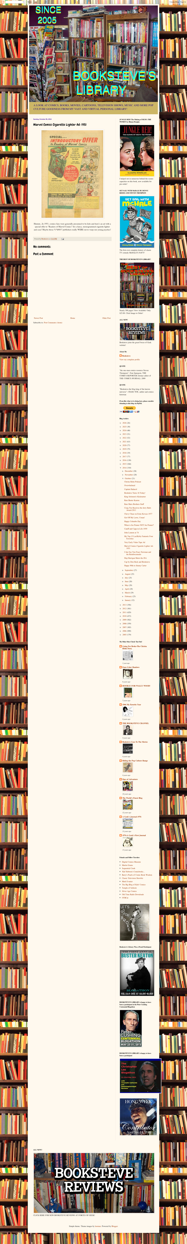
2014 (125, 467)
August (128, 574)
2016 (125, 460)
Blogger (115, 1226)
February (128, 596)
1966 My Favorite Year (131, 704)
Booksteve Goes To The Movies (135, 741)
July (127, 577)
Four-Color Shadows (130, 667)
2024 (125, 430)
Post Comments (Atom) (53, 322)
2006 (125, 631)
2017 (125, 456)
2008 (125, 623)
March (127, 592)
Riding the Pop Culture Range (135, 760)
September (129, 570)
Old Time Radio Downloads (133, 894)
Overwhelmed (129, 485)
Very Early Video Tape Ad (134, 542)
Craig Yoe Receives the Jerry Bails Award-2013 (137, 508)
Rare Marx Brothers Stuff (134, 504)
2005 (125, 634)
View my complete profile (130, 359)
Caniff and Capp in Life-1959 (135, 528)
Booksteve (126, 355)
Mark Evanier (127, 881)
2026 (125, 423)
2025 (125, 426)
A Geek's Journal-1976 (131, 816)
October (128, 478)
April (127, 589)
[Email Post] (62, 239)
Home (72, 318)
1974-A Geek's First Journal (134, 835)
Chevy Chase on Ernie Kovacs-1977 (138, 513)
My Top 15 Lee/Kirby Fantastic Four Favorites (138, 537)
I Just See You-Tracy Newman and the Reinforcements (137, 553)
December (129, 471)
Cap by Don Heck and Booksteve (137, 562)
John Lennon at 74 (131, 532)
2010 (125, 616)
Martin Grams (127, 865)
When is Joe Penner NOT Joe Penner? (139, 525)
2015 (125, 464)
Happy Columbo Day (132, 521)
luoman (98, 1226)
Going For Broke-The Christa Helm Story (134, 647)
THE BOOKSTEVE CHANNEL (135, 723)
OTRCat (125, 897)
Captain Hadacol (130, 489)
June (127, 581)
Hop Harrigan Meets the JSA (135, 558)
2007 (125, 627)
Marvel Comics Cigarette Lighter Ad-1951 (138, 547)
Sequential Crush (128, 868)
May (127, 585)
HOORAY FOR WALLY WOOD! (136, 685)
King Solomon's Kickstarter (135, 496)
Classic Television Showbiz (132, 878)
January (128, 600)
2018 (125, 452)
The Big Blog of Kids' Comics (134, 884)
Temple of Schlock (129, 888)
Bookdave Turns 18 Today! (134, 493)
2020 (125, 445)
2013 (125, 604)
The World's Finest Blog (132, 797)
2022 (125, 437)
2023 (125, 434)
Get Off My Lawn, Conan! (134, 517)
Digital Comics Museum (131, 862)
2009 (125, 619)
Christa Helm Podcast (132, 481)
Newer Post (38, 318)
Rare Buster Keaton (131, 500)
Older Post (106, 318)
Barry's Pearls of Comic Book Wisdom (137, 875)
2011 (125, 612)
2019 (125, 449)
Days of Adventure (130, 779)
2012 (125, 608)
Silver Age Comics (129, 891)
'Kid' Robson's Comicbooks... (133, 871)
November (129, 474)
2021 (125, 441)
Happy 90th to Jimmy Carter (135, 565)
